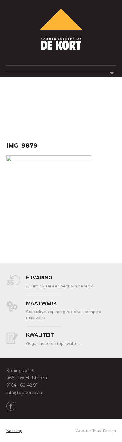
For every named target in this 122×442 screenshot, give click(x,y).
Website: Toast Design (95, 430)
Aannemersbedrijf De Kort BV (61, 30)
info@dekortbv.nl (24, 392)
